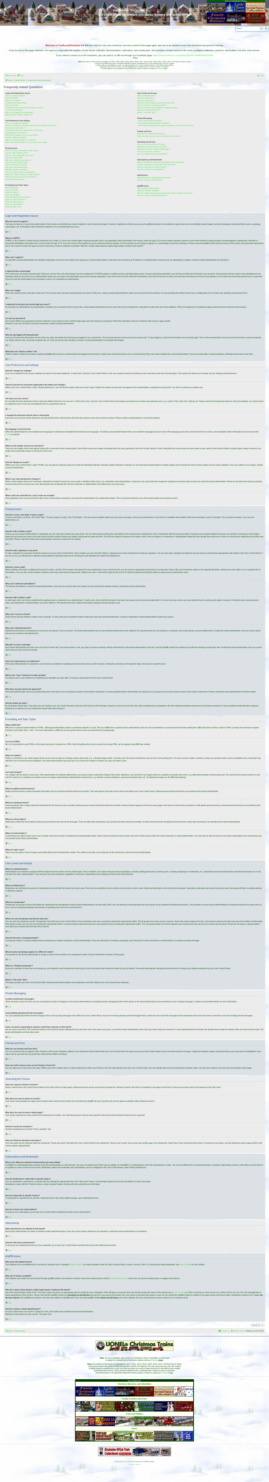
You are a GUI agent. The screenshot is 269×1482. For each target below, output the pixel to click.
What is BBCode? (12, 187)
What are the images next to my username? (21, 135)
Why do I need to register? (15, 96)
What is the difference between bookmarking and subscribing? (160, 162)
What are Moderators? (145, 98)
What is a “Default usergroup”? (148, 110)
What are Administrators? (146, 96)
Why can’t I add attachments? (16, 167)
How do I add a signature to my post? (19, 155)
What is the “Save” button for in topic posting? (22, 174)
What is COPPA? (11, 98)
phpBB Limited (75, 1264)
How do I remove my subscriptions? (150, 169)
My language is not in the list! (16, 133)
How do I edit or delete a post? (16, 153)
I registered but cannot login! (16, 103)
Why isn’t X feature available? (148, 190)
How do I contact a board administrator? (152, 195)
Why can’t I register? (13, 100)
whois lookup (178, 1292)
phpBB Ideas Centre (118, 1278)
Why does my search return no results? (152, 147)
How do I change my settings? (16, 123)
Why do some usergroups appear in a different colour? (157, 108)
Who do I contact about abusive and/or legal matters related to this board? (165, 193)
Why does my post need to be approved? (20, 177)
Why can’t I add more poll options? (18, 160)
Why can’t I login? (12, 105)
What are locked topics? (14, 204)
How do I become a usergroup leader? (151, 105)
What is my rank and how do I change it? (20, 140)
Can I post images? (12, 195)
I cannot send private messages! (149, 121)
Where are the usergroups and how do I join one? (155, 103)
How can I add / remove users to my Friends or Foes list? (159, 136)
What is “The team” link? (146, 112)
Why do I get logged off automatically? (19, 112)
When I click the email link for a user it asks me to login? (26, 142)
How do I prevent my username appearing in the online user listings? (31, 125)
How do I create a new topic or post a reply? (22, 150)
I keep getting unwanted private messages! (153, 123)
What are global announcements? (18, 197)
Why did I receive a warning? (16, 170)
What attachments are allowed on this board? (154, 178)
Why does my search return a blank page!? (153, 149)
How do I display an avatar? (15, 137)
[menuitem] (20, 75)
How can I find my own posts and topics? (152, 154)
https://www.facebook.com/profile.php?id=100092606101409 (183, 55)
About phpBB (185, 1264)
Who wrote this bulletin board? (148, 188)
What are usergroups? (145, 100)
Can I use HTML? (12, 190)
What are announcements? (15, 199)
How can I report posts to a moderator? (20, 172)
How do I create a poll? (14, 158)
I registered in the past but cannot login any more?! (24, 108)
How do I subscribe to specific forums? (152, 167)
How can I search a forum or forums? (151, 144)
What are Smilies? (12, 192)
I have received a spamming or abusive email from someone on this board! (165, 125)
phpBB (8, 434)
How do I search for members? (149, 151)
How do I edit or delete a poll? (16, 162)
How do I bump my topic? (14, 179)
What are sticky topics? (14, 202)
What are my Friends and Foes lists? (151, 134)
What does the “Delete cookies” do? (18, 115)
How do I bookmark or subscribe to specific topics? (156, 164)
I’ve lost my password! (13, 110)
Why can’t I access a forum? (16, 165)
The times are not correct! (15, 128)
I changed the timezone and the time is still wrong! (24, 130)
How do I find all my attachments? (150, 180)
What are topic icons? (13, 207)
